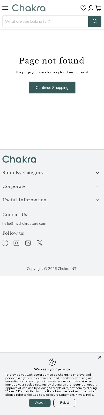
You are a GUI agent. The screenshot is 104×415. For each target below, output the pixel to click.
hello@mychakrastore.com (24, 223)
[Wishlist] (84, 8)
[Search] (94, 21)
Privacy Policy (84, 394)
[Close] (99, 357)
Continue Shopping (52, 87)
